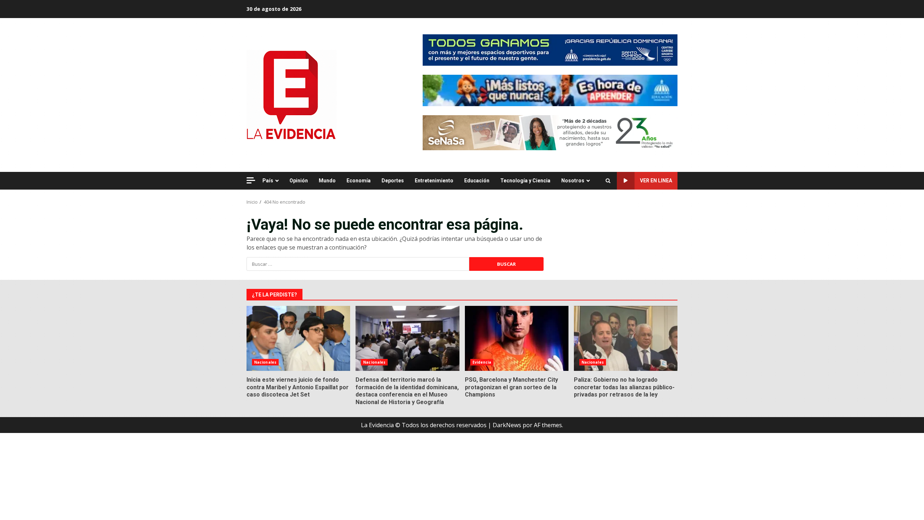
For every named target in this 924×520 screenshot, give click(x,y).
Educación (476, 180)
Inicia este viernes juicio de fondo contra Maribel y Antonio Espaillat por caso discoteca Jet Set (298, 338)
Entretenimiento (434, 180)
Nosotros (572, 180)
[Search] (608, 181)
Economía (358, 180)
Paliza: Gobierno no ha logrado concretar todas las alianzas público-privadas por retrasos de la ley (625, 338)
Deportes (393, 180)
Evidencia (482, 362)
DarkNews (507, 425)
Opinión (298, 180)
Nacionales (265, 362)
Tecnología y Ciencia (525, 180)
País (267, 180)
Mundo (327, 180)
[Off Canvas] (251, 180)
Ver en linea (656, 180)
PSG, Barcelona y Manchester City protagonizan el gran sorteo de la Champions (516, 338)
